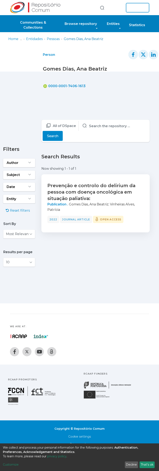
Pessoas (53, 39)
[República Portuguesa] (109, 388)
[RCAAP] (51, 351)
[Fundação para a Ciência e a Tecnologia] (32, 395)
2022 (53, 219)
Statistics (137, 25)
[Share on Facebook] (133, 54)
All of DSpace (64, 126)
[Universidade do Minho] (13, 404)
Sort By (9, 224)
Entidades (34, 39)
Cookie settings (79, 436)
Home (13, 39)
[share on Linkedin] (153, 54)
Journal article (76, 219)
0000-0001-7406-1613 (66, 86)
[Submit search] (102, 7)
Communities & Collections (33, 25)
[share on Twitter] (143, 54)
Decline (131, 464)
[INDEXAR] (41, 336)
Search (52, 136)
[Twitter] (26, 351)
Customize (11, 464)
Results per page (18, 252)
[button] (116, 7)
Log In (136, 8)
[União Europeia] (99, 398)
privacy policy (56, 456)
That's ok (147, 464)
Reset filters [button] (19, 210)
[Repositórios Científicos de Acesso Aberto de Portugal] (19, 336)
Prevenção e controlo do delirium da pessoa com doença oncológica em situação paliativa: (91, 192)
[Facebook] (14, 351)
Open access (110, 219)
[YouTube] (39, 351)
